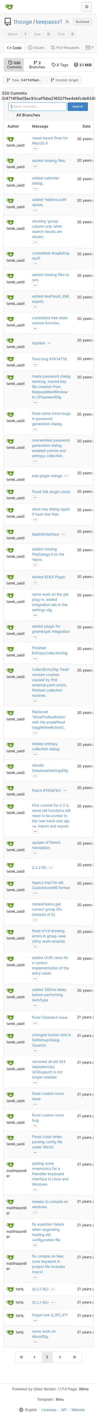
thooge (23, 21)
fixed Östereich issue (50, 1017)
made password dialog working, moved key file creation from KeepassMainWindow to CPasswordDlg (51, 386)
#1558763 (52, 790)
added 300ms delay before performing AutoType (49, 994)
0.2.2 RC (39, 867)
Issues (39, 47)
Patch (37, 790)
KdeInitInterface (45, 534)
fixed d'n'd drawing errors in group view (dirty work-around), (49, 936)
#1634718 (58, 359)
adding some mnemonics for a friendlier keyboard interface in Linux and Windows (50, 1173)
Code (16, 47)
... (35, 148)
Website (78, 1409)
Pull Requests (67, 47)
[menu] (27, 1410)
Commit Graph (67, 80)
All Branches (29, 115)
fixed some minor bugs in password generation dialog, (51, 418)
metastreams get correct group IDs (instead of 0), (47, 909)
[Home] (9, 7)
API (64, 1409)
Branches (37, 65)
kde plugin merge (47, 475)
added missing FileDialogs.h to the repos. (48, 554)
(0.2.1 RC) (40, 1289)
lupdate (38, 343)
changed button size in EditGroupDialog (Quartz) (51, 1039)
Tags (62, 65)
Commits (14, 65)
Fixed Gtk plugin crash (51, 491)
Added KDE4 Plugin (48, 577)
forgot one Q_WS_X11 (50, 1315)
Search (77, 106)
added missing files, (49, 160)
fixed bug (40, 359)
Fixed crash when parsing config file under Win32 (47, 1141)
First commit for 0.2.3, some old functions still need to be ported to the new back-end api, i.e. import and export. (51, 815)
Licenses (49, 1409)
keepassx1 (49, 21)
